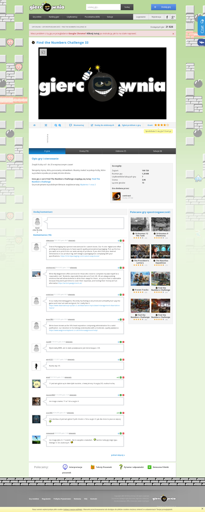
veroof (48, 377)
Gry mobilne (34, 499)
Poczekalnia (92, 17)
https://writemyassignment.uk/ (70, 283)
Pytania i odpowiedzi (134, 467)
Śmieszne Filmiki (161, 467)
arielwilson (49, 294)
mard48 (48, 342)
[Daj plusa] (121, 240)
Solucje (110, 17)
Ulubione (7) (121, 151)
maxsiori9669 (50, 395)
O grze (47, 151)
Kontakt (93, 499)
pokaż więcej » (118, 455)
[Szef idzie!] (34, 125)
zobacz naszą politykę (73, 509)
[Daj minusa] (123, 240)
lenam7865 (49, 319)
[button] (102, 83)
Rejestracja (156, 17)
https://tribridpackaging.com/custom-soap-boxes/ (79, 256)
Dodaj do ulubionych (104, 125)
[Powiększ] (60, 125)
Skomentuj (79, 125)
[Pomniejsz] (56, 125)
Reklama (77, 499)
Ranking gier (54, 17)
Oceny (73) (83, 151)
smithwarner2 (50, 267)
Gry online (37, 17)
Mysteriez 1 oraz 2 (88, 184)
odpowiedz (71, 240)
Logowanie (141, 17)
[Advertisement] (103, 138)
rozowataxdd (50, 433)
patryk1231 (49, 359)
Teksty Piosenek (104, 467)
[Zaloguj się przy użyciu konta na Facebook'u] (167, 17)
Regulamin (46, 499)
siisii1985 (49, 413)
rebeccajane (50, 240)
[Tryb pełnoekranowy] (46, 125)
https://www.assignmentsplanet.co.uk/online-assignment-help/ (73, 330)
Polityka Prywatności (62, 499)
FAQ (85, 499)
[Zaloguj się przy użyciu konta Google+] (173, 17)
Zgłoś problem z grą (131, 125)
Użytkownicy (72, 17)
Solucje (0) (157, 151)
